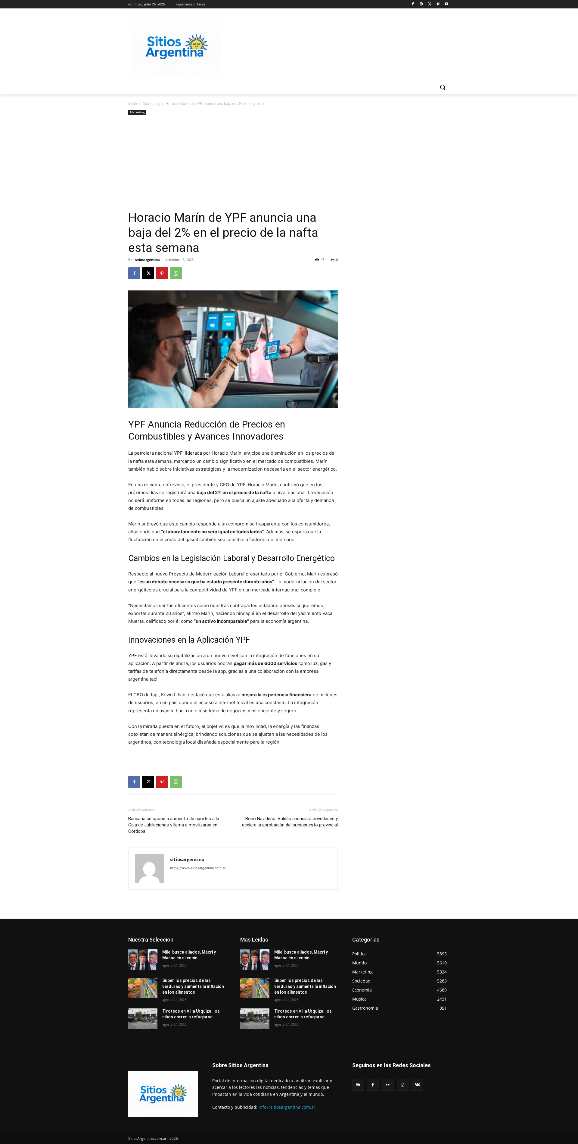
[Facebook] (412, 4)
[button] (442, 87)
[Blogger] (358, 1085)
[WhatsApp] (176, 273)
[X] (429, 4)
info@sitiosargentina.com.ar (287, 1107)
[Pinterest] (162, 273)
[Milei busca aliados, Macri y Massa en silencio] (142, 959)
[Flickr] (387, 1085)
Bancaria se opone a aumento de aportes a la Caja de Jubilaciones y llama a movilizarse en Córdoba (173, 825)
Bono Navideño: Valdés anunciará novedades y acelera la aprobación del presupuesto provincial (290, 822)
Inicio (132, 103)
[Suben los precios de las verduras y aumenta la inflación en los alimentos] (142, 988)
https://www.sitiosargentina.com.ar (197, 868)
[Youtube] (446, 4)
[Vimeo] (437, 4)
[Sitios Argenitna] (163, 1094)
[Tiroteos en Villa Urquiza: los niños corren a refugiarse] (142, 1018)
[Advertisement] (233, 165)
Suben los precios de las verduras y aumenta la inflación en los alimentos (193, 986)
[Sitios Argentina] (176, 47)
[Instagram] (421, 4)
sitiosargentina (147, 259)
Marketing (151, 103)
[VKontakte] (417, 1085)
